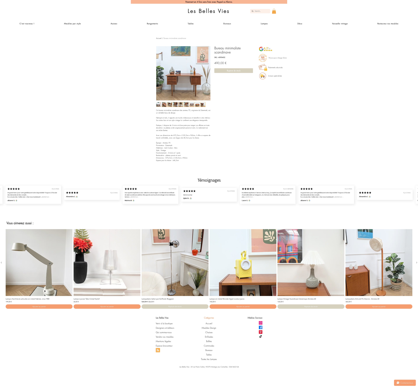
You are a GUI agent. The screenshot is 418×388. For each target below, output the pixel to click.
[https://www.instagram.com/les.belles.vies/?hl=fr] (260, 323)
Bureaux (208, 350)
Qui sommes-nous (164, 332)
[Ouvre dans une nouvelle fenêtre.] (16, 200)
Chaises (209, 332)
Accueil (158, 38)
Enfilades (209, 336)
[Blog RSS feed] (158, 350)
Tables (209, 354)
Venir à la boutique (164, 323)
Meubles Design (209, 327)
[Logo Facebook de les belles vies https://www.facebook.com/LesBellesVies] (260, 327)
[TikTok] (260, 336)
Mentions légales (163, 341)
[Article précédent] (1, 262)
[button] (274, 11)
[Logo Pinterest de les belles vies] (260, 332)
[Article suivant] (416, 262)
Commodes (209, 345)
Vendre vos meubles (165, 336)
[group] (209, 269)
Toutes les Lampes (209, 359)
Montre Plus (45, 197)
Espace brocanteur (164, 345)
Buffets (209, 341)
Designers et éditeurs (165, 327)
